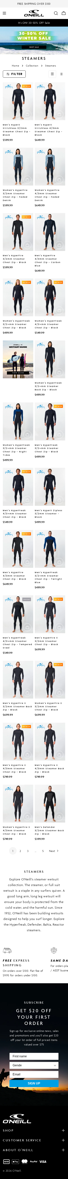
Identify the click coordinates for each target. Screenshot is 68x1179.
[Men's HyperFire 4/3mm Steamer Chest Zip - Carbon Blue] (50, 232)
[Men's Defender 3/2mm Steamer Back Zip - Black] (50, 804)
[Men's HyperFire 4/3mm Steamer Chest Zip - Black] (18, 549)
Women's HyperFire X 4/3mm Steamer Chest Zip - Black (16, 830)
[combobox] (17, 1065)
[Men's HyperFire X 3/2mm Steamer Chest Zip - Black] (50, 614)
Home (15, 65)
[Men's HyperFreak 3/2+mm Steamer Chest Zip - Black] (50, 421)
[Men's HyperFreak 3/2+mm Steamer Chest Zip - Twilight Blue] (50, 549)
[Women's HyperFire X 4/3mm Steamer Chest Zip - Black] (18, 804)
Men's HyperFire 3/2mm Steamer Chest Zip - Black (14, 259)
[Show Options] (39, 1065)
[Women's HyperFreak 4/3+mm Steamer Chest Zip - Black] (50, 297)
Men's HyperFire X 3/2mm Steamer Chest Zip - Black (46, 641)
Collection (32, 65)
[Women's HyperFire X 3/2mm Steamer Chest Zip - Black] (50, 680)
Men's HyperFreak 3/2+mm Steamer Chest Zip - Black (47, 448)
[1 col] (52, 74)
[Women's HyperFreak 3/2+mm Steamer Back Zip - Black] (50, 359)
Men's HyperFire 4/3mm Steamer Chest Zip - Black (14, 576)
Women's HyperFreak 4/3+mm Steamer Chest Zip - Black (48, 324)
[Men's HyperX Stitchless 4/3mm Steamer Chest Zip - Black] (50, 101)
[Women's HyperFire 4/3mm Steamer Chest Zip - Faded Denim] (50, 167)
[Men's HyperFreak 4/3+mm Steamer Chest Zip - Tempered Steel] (18, 614)
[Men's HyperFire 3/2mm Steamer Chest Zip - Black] (18, 232)
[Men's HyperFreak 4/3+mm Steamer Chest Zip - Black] (18, 487)
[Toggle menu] (4, 13)
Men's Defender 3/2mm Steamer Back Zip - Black (49, 830)
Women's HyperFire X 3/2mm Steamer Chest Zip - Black (48, 706)
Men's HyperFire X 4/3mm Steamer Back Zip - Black (49, 768)
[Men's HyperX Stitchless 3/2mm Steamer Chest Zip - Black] (18, 101)
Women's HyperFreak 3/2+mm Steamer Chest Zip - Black (16, 324)
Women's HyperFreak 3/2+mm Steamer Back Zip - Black (48, 386)
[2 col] (61, 74)
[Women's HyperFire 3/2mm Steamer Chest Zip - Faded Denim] (18, 167)
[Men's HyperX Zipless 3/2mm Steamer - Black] (50, 487)
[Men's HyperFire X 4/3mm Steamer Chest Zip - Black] (18, 742)
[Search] (56, 13)
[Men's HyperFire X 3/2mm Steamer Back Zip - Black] (18, 680)
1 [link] (12, 851)
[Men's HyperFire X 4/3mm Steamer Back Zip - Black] (50, 742)
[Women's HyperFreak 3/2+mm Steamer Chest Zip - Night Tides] (18, 421)
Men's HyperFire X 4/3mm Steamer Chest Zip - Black (14, 768)
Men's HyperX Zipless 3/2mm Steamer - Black (48, 514)
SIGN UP (34, 1083)
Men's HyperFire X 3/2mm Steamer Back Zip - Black (17, 706)
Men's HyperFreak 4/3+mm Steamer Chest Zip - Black (15, 514)
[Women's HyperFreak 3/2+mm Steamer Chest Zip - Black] (18, 297)
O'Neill (16, 1170)
